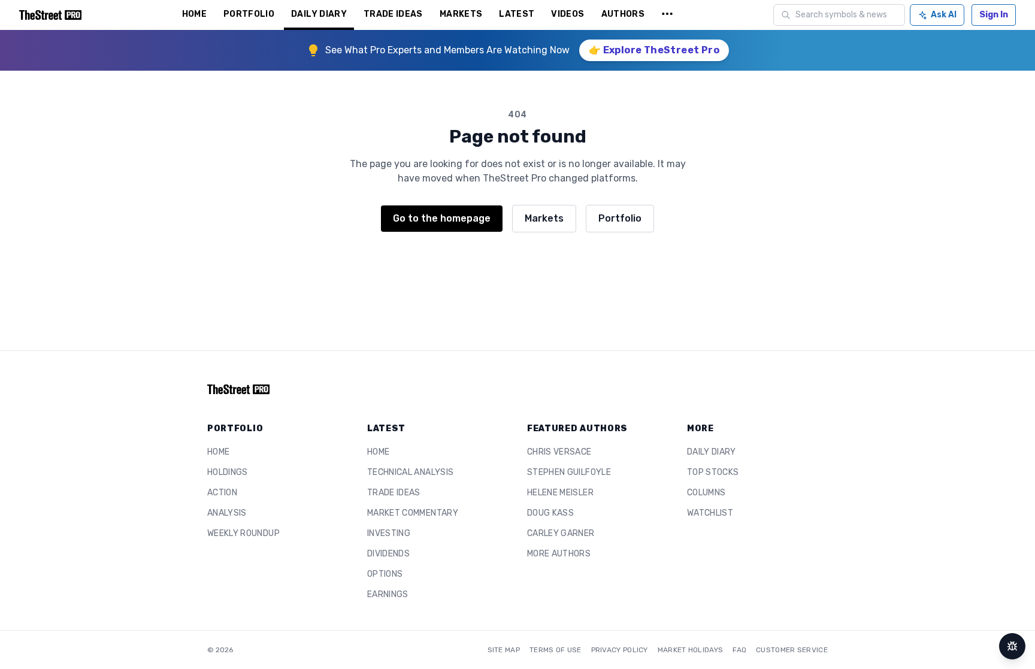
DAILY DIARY (319, 14)
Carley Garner (561, 533)
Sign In (993, 15)
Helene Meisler (560, 493)
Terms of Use (555, 650)
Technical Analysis (410, 472)
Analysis (227, 513)
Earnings (387, 594)
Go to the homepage (442, 218)
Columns (706, 493)
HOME (194, 14)
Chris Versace (559, 452)
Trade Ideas (393, 493)
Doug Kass (550, 513)
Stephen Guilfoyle (569, 472)
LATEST (516, 14)
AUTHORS (622, 14)
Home (218, 452)
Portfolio (619, 218)
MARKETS (461, 14)
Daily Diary (711, 452)
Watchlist (710, 513)
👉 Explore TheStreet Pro (654, 50)
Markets (544, 218)
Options (384, 574)
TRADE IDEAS (393, 14)
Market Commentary (412, 513)
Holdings (227, 472)
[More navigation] (667, 15)
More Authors (559, 554)
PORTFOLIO (248, 14)
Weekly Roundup (243, 533)
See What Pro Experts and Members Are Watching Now (447, 50)
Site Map (504, 650)
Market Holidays (691, 650)
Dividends (388, 554)
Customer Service (792, 650)
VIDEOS (567, 14)
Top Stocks (713, 472)
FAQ (739, 650)
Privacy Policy (619, 650)
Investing (388, 533)
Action (222, 493)
